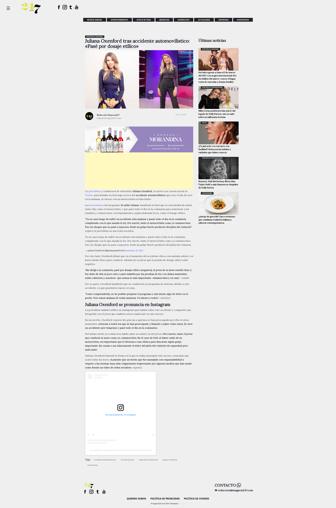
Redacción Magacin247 (108, 115)
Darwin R (181, 503)
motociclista (92, 465)
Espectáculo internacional (212, 87)
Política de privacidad (165, 498)
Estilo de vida (144, 20)
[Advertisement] (139, 171)
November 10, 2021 (133, 250)
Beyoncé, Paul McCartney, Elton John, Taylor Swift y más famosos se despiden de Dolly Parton (218, 184)
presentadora (96, 205)
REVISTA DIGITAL (94, 20)
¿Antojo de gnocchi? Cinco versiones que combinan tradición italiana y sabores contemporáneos (216, 219)
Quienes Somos (136, 498)
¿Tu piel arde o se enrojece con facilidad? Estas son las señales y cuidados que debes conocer (214, 149)
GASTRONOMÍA (207, 193)
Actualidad (204, 20)
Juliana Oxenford (169, 459)
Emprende (224, 20)
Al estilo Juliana (127, 459)
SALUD (204, 123)
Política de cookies (196, 498)
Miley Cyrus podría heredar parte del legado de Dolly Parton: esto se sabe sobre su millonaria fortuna (216, 113)
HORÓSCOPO (184, 20)
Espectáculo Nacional (148, 459)
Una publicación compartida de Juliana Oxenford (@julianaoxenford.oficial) (121, 450)
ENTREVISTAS (243, 20)
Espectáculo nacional (94, 37)
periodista (94, 191)
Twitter (89, 195)
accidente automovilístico (105, 459)
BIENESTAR (164, 20)
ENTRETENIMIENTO (119, 20)
